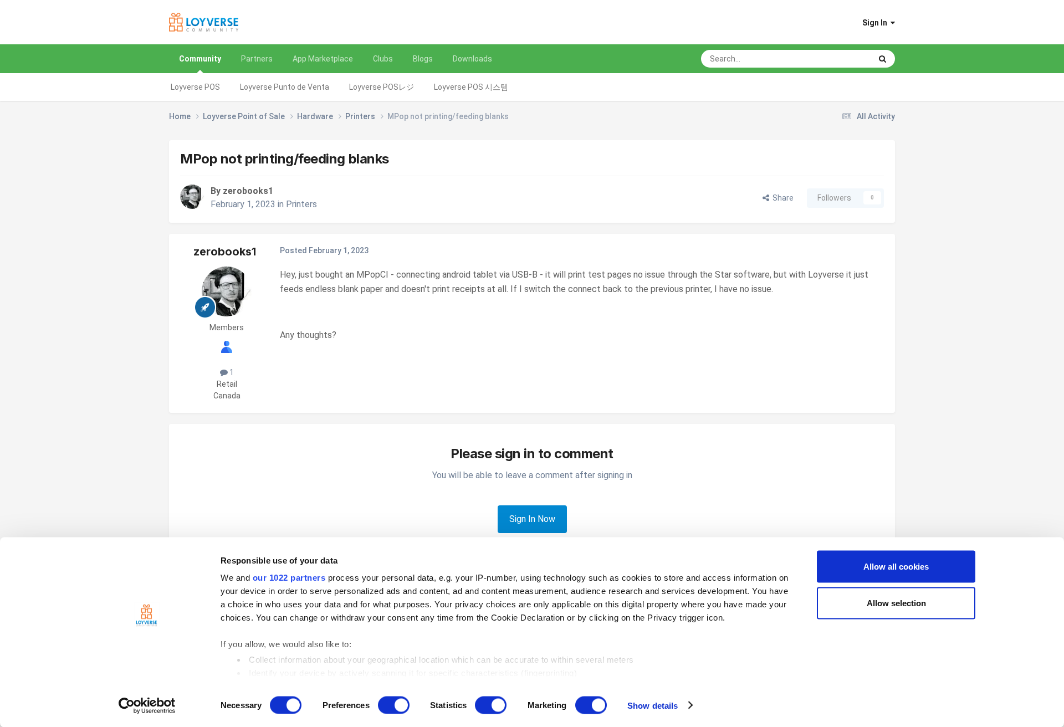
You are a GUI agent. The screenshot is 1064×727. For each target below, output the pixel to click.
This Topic (838, 59)
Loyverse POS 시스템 (471, 87)
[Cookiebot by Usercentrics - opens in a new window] (147, 705)
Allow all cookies (896, 566)
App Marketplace (323, 58)
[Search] (882, 59)
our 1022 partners (289, 577)
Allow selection (896, 602)
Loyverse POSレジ (381, 87)
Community (200, 58)
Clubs (383, 58)
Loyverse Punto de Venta (284, 87)
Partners (257, 58)
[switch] (394, 705)
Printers (301, 204)
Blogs (423, 58)
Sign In (876, 22)
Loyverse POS (195, 87)
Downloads (472, 58)
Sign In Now (532, 519)
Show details (652, 705)
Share (781, 197)
